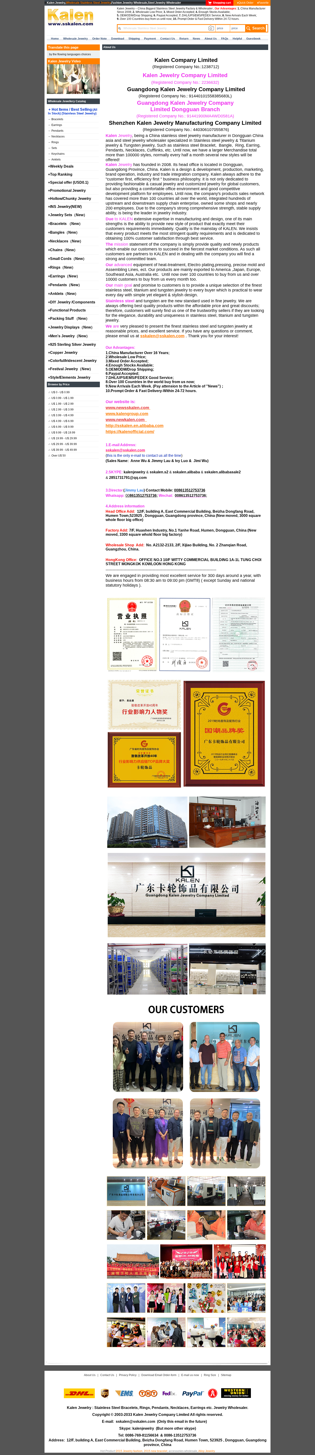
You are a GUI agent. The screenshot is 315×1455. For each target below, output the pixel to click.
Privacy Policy (128, 1375)
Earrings (55, 125)
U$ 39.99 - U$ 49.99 (62, 449)
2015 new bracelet (155, 1451)
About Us (89, 1375)
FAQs (224, 38)
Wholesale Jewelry (75, 38)
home (55, 38)
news (196, 38)
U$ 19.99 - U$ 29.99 (62, 438)
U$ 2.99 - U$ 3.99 (61, 409)
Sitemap (226, 1375)
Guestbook (253, 38)
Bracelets (55, 119)
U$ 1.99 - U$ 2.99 (61, 403)
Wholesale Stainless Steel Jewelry (88, 2)
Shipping (134, 38)
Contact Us (107, 1375)
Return (183, 38)
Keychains (56, 153)
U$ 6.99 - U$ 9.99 (61, 426)
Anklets (54, 159)
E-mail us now (190, 1375)
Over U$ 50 (57, 455)
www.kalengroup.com (127, 413)
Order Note (99, 38)
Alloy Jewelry (206, 1451)
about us (211, 38)
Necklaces (56, 136)
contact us (167, 38)
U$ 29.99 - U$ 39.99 (62, 444)
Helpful (237, 38)
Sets (52, 148)
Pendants (55, 130)
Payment (150, 38)
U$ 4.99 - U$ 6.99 (61, 421)
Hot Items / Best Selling (72, 111)
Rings (53, 142)
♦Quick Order (245, 2)
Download (117, 38)
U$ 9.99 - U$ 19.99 (61, 432)
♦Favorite (263, 2)
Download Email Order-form (158, 1375)
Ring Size (210, 1375)
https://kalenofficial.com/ (130, 431)
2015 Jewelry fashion (129, 1451)
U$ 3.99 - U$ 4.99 (61, 415)
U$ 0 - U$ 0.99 (59, 392)
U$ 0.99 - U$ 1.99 (61, 398)
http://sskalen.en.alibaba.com (134, 425)
